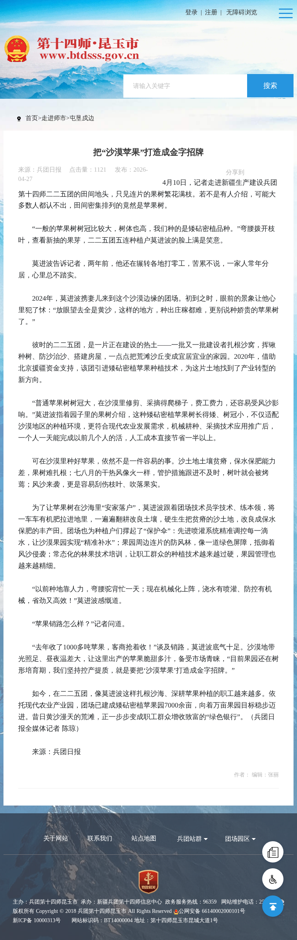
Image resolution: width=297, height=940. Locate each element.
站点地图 (143, 838)
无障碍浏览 (241, 12)
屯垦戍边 (82, 118)
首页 (32, 118)
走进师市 (53, 118)
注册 (211, 12)
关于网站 (55, 838)
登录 (191, 12)
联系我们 (99, 838)
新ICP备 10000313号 (37, 920)
